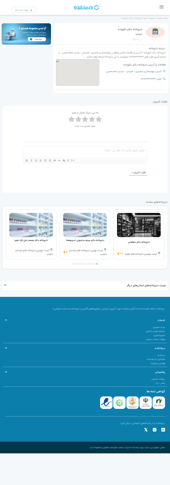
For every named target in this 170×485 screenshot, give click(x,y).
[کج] (31, 160)
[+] (73, 160)
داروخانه (138, 34)
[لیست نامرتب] (50, 160)
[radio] (71, 120)
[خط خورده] (40, 160)
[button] (161, 7)
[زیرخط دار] (36, 160)
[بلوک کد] (59, 160)
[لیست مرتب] (45, 160)
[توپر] (26, 160)
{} (68, 160)
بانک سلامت (162, 18)
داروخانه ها (149, 18)
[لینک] (64, 160)
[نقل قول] (54, 160)
